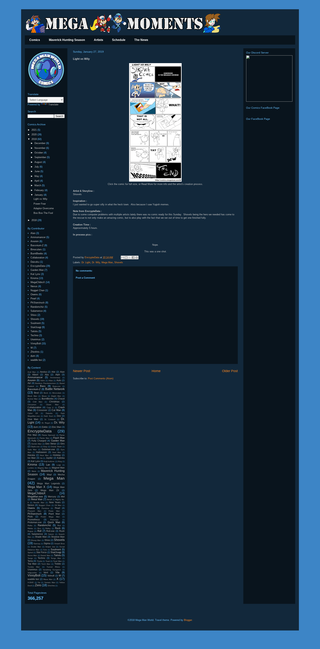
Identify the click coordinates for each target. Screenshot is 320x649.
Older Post (230, 371)
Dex (59, 416)
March (38, 185)
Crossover (42, 410)
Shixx (34, 315)
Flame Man (44, 438)
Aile (53, 372)
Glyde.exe (35, 447)
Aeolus (43, 372)
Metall (49, 500)
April (37, 180)
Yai (39, 582)
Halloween (41, 452)
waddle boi (36, 360)
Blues (44, 396)
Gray (45, 447)
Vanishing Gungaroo (52, 570)
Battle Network (55, 389)
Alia (47, 374)
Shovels (118, 262)
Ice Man (32, 458)
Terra (30, 561)
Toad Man (57, 561)
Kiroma (34, 278)
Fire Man (32, 435)
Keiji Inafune (49, 461)
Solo (45, 550)
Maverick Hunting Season (67, 39)
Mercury (52, 496)
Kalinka (61, 458)
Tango (30, 558)
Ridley (48, 528)
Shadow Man (58, 537)
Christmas (54, 401)
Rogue (30, 531)
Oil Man (58, 505)
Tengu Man (56, 558)
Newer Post (81, 371)
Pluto (30, 516)
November (40, 148)
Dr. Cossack (50, 419)
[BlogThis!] (126, 257)
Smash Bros (59, 544)
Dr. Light (85, 262)
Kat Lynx (35, 274)
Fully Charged (38, 440)
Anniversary (55, 378)
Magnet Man (58, 467)
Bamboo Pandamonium (45, 383)
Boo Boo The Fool (43, 213)
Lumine (31, 468)
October (39, 152)
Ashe (42, 380)
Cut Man (56, 410)
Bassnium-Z (37, 245)
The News (141, 39)
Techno (34, 335)
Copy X (50, 408)
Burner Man (33, 399)
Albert (35, 374)
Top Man (32, 564)
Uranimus (36, 339)
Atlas (51, 380)
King (60, 461)
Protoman (54, 520)
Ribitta (30, 528)
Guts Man (32, 450)
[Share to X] (129, 257)
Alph (57, 374)
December (40, 143)
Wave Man (48, 579)
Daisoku (35, 261)
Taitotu (34, 331)
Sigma (47, 543)
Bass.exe (57, 386)
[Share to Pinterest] (137, 257)
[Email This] (122, 257)
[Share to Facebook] (133, 257)
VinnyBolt (36, 343)
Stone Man (32, 555)
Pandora (45, 508)
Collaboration (37, 257)
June (37, 171)
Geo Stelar (50, 443)
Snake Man (36, 547)
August (38, 162)
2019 (34, 139)
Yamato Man (49, 582)
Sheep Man (36, 540)
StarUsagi (36, 327)
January (39, 194)
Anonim (35, 241)
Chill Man (37, 402)
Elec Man (56, 427)
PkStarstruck (38, 302)
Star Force (41, 552)
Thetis (39, 561)
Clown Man (52, 405)
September (40, 157)
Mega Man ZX (50, 490)
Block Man (32, 396)
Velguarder (32, 573)
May (37, 176)
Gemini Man (36, 444)
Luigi (59, 465)
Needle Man (38, 502)
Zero (38, 585)
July (37, 166)
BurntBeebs (37, 253)
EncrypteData (38, 266)
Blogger (188, 620)
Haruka (31, 455)
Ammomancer (38, 237)
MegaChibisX (38, 282)
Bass (43, 386)
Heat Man (44, 455)
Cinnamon (32, 405)
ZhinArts (35, 351)
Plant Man (54, 514)
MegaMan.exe (35, 496)
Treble (57, 564)
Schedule (118, 39)
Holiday (57, 455)
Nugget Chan (37, 290)
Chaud (61, 398)
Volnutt (50, 575)
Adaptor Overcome (44, 208)
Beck (46, 393)
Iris (41, 458)
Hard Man (56, 452)
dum (33, 355)
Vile (57, 572)
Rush (62, 531)
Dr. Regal (46, 423)
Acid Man (32, 372)
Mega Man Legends (48, 483)
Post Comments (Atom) (100, 378)
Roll (39, 531)
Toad (48, 561)
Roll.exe (50, 531)
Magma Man (43, 468)
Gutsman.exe (48, 449)
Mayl (49, 474)
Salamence (37, 311)
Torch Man (46, 564)
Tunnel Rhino (53, 567)
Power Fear (40, 203)
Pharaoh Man (34, 511)
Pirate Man (54, 511)
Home (156, 371)
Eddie (45, 427)
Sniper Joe (50, 547)
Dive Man (33, 419)
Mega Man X (36, 487)
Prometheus (34, 519)
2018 (34, 220)
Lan (48, 464)
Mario (34, 471)
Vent (46, 572)
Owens (34, 294)
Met (63, 496)
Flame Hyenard (48, 435)
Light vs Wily (40, 199)
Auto (58, 380)
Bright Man (56, 396)
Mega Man (107, 262)
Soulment (36, 323)
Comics (34, 39)
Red (59, 525)
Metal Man (37, 499)
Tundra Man (34, 567)
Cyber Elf (33, 413)
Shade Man (41, 537)
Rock (58, 528)
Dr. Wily (96, 262)
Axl (29, 383)
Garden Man (37, 270)
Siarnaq (37, 544)
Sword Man (45, 555)
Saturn (51, 534)
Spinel (30, 552)
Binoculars (36, 249)
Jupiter (49, 458)
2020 (34, 134)
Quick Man (54, 522)
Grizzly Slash (56, 447)
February (39, 190)
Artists (98, 39)
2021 (34, 129)
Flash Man (59, 437)
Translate (53, 104)
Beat (36, 393)
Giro (62, 443)
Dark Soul (48, 416)
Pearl (33, 298)
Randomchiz (37, 306)
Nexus (34, 286)
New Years (55, 502)
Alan (33, 233)
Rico (39, 528)
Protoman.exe (35, 522)
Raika (30, 525)
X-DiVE (31, 582)
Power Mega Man (50, 517)
